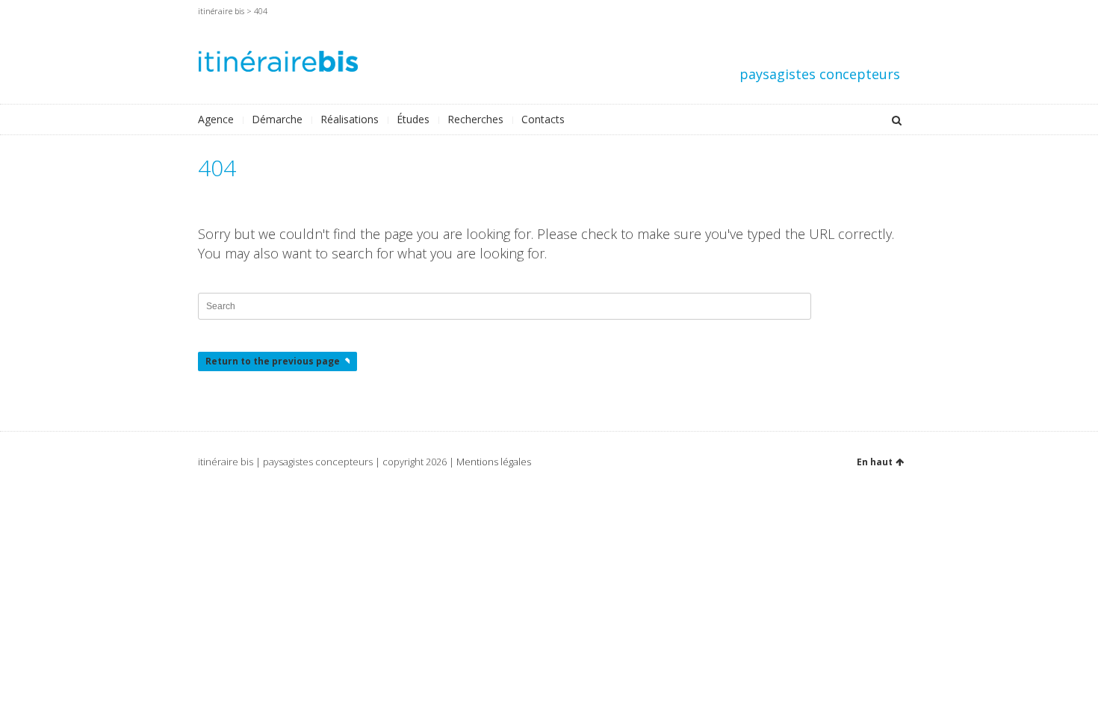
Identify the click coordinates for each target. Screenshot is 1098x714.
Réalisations (349, 119)
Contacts (543, 119)
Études (413, 119)
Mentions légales (493, 461)
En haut (875, 462)
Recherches (475, 119)
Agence (216, 119)
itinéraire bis (221, 10)
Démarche (277, 119)
